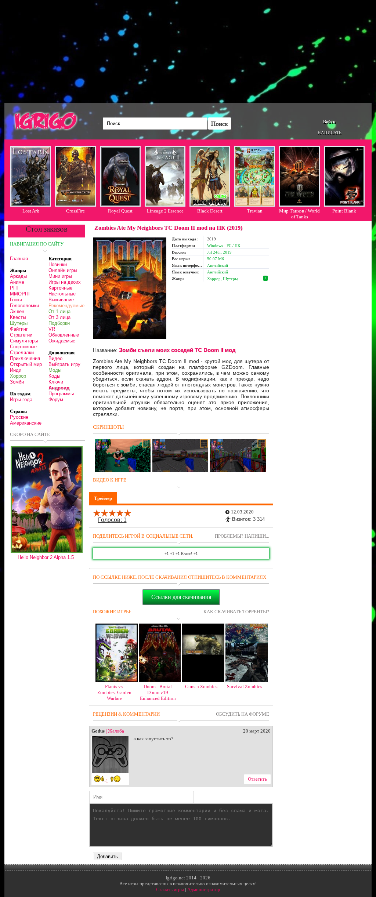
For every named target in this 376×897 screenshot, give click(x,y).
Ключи (55, 382)
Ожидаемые (61, 341)
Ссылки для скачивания (181, 597)
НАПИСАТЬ (329, 132)
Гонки (16, 299)
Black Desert (210, 211)
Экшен (17, 311)
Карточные (60, 288)
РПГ (14, 288)
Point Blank (344, 211)
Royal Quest (120, 211)
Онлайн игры (62, 270)
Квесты (18, 317)
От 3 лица (59, 317)
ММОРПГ (20, 294)
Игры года (21, 399)
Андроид (58, 388)
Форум (55, 399)
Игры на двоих (64, 282)
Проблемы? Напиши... (242, 536)
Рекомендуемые (66, 305)
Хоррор (18, 376)
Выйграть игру (64, 364)
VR (51, 329)
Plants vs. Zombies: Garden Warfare (114, 692)
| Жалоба (115, 731)
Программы (61, 393)
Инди (15, 370)
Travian (255, 211)
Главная (19, 258)
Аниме (17, 282)
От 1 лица (59, 311)
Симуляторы (24, 341)
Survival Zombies (244, 686)
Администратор (203, 889)
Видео (55, 358)
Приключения (25, 358)
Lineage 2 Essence (165, 211)
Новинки (57, 264)
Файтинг (19, 329)
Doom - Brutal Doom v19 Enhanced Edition (158, 692)
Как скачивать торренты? (236, 611)
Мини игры (60, 276)
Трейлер (103, 498)
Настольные (62, 294)
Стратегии (21, 335)
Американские (25, 423)
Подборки (59, 323)
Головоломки (24, 305)
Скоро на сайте (30, 434)
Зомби (17, 382)
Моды (54, 370)
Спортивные (23, 346)
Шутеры (19, 323)
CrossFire (75, 211)
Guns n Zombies (201, 686)
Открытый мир (26, 364)
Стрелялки (22, 352)
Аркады (18, 276)
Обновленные (63, 335)
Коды (54, 376)
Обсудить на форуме (242, 714)
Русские (19, 417)
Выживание (61, 299)
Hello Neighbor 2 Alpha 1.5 (46, 557)
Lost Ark (30, 211)
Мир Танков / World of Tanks (299, 213)
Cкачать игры (170, 889)
